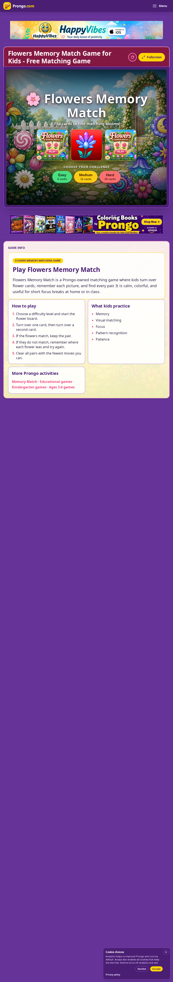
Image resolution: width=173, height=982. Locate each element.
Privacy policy (113, 974)
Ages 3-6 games (62, 387)
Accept (156, 968)
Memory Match (24, 381)
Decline (142, 968)
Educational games (56, 381)
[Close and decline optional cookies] (166, 952)
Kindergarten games (29, 387)
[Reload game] (132, 57)
